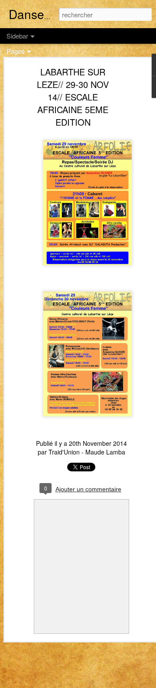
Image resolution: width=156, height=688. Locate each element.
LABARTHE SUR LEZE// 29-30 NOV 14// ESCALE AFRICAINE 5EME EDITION (73, 96)
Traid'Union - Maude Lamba (87, 452)
